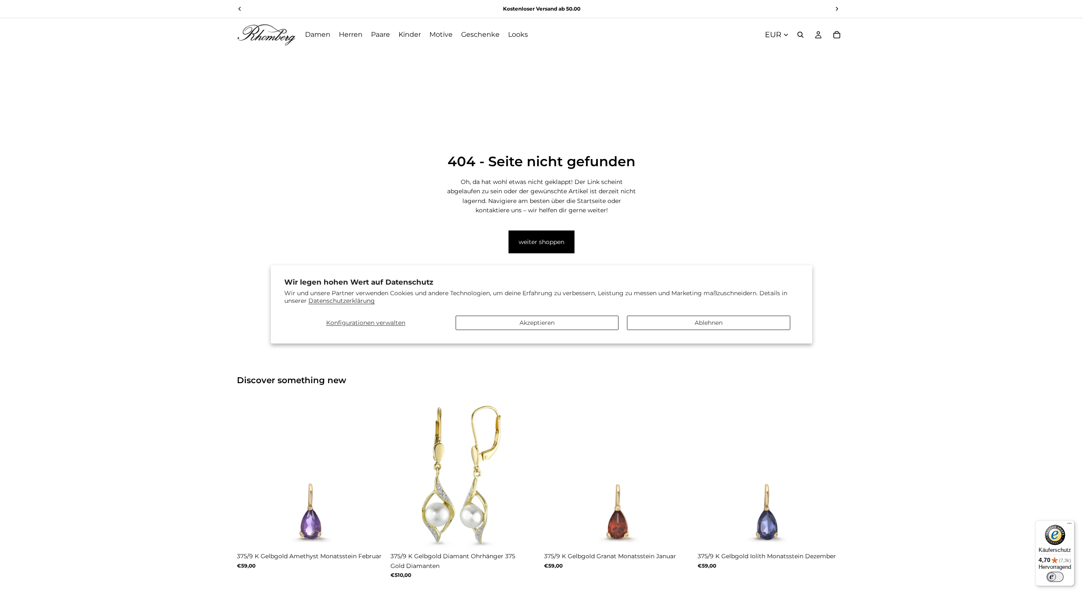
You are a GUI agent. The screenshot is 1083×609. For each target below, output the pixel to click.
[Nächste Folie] (372, 474)
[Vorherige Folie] (249, 474)
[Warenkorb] (836, 34)
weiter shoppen (541, 242)
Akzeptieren (537, 322)
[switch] (1055, 577)
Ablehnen (709, 322)
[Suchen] (800, 34)
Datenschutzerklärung (341, 301)
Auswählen (379, 535)
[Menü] (1069, 525)
